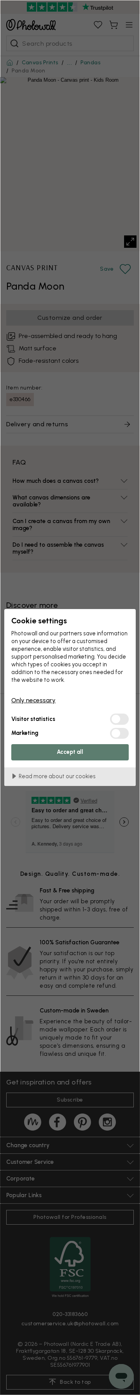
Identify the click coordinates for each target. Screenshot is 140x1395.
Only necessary (33, 700)
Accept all (70, 751)
